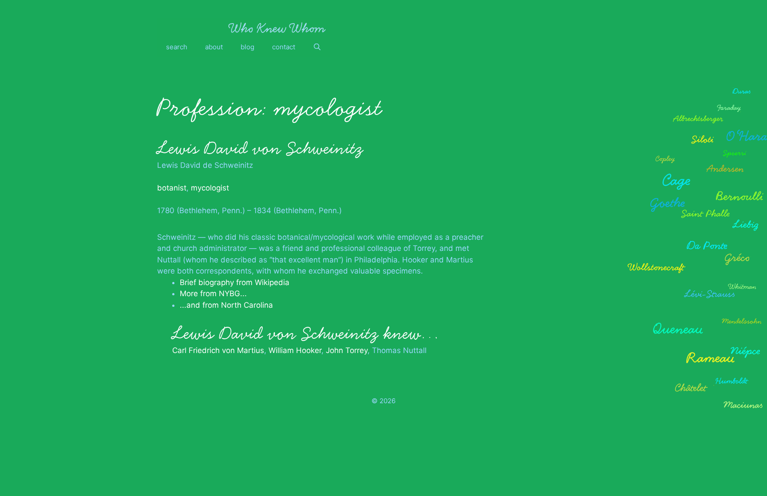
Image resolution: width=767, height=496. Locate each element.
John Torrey (347, 350)
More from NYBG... (213, 293)
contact (283, 47)
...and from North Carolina (226, 305)
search (176, 47)
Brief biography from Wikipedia (234, 282)
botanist (171, 187)
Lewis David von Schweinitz (260, 148)
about (214, 47)
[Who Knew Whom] (277, 27)
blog (247, 47)
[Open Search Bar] (317, 47)
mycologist (210, 187)
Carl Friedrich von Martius (218, 350)
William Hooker (295, 350)
